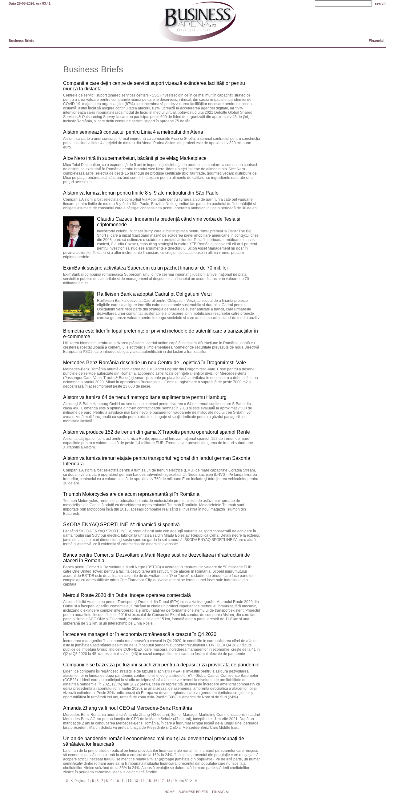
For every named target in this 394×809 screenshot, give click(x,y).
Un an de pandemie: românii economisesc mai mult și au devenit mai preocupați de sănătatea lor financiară (153, 741)
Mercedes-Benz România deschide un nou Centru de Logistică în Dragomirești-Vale (154, 362)
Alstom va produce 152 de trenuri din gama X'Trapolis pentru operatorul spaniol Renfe (156, 432)
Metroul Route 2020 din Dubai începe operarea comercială (127, 595)
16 (155, 781)
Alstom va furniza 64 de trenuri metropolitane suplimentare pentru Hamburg (145, 397)
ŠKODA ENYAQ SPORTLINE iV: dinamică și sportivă (121, 524)
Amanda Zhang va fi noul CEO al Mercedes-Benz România (127, 708)
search (380, 3)
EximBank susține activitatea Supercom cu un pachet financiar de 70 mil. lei (145, 267)
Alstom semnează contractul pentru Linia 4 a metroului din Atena (133, 132)
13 (136, 781)
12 (129, 781)
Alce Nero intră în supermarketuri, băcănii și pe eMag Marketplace (135, 158)
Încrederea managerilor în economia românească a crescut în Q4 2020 (139, 634)
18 (168, 781)
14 (142, 781)
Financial (376, 40)
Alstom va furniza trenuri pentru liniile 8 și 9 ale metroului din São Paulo (141, 192)
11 (123, 781)
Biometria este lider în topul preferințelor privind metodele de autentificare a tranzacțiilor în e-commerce (160, 333)
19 (175, 781)
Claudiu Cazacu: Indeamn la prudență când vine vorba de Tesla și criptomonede (168, 221)
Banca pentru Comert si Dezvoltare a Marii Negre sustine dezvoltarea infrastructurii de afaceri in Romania (156, 557)
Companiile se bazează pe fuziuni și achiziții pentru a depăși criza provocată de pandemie (161, 664)
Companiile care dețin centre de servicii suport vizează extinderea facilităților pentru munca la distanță (154, 86)
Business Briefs (21, 40)
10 (117, 781)
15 (149, 781)
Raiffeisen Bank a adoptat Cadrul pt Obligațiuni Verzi (154, 294)
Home (169, 792)
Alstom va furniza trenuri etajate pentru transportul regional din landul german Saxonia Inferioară (156, 461)
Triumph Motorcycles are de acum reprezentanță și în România (131, 494)
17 (162, 781)
